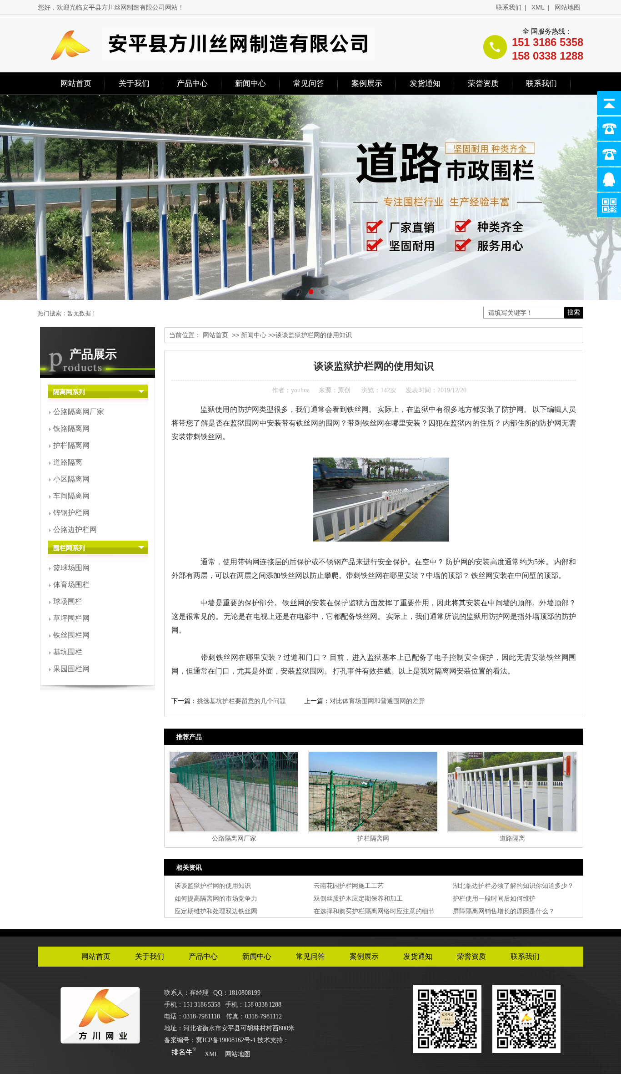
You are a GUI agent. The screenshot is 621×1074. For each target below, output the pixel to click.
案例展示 (366, 83)
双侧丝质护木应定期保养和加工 (358, 898)
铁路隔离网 (71, 428)
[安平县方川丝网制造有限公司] (100, 1040)
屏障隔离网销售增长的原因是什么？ (504, 911)
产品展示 (93, 354)
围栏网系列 (69, 548)
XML (538, 7)
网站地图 (567, 7)
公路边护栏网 (75, 529)
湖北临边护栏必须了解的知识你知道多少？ (513, 885)
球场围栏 (67, 601)
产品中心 (192, 83)
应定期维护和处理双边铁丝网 (216, 911)
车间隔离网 (71, 496)
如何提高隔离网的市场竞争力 (216, 898)
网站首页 (75, 83)
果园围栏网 (71, 669)
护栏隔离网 (71, 445)
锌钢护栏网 (71, 513)
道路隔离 (67, 462)
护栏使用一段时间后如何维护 (494, 898)
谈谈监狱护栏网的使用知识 (213, 885)
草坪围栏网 (71, 618)
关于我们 (134, 83)
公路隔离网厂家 (78, 411)
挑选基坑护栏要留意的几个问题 (241, 700)
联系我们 (508, 7)
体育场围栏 (71, 584)
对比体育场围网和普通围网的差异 (377, 700)
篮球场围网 (71, 568)
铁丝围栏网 (71, 635)
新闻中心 (250, 83)
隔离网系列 (69, 392)
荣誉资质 (483, 83)
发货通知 (425, 83)
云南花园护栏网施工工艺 (349, 885)
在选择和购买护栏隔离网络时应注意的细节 (374, 911)
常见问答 (308, 83)
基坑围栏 (67, 652)
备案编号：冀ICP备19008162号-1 (210, 1040)
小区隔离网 (71, 479)
